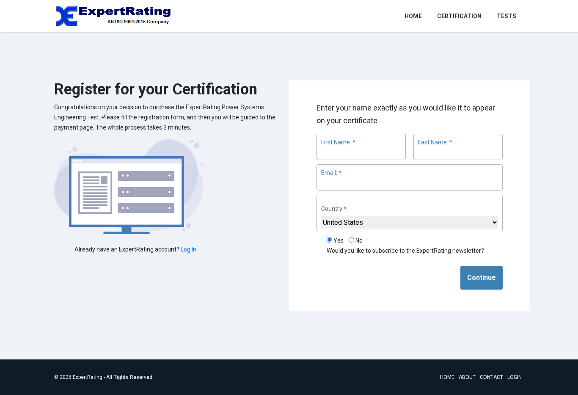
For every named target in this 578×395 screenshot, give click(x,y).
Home (415, 15)
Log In (188, 249)
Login (514, 377)
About (467, 377)
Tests (506, 16)
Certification (459, 16)
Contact (491, 377)
